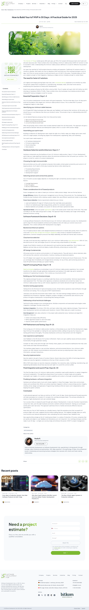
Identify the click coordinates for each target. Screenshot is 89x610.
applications (48, 209)
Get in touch (74, 3)
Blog (49, 3)
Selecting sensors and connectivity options (11, 108)
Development (11, 9)
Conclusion (4, 149)
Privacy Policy (77, 608)
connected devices (60, 82)
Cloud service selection (7, 119)
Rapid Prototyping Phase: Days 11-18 (9, 124)
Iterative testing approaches (8, 130)
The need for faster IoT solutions (9, 91)
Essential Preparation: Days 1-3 (8, 94)
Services (55, 575)
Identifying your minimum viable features (10, 96)
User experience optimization (8, 138)
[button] (21, 3)
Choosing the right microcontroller (9, 105)
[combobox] (52, 528)
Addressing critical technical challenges (10, 132)
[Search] (66, 3)
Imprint (83, 608)
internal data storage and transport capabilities (43, 232)
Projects (28, 3)
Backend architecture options (8, 117)
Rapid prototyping (28, 269)
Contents (5, 88)
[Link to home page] (13, 576)
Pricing (74, 575)
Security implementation (7, 140)
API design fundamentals (7, 122)
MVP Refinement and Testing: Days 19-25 (10, 135)
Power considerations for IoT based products (9, 111)
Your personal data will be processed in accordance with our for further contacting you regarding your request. (65, 548)
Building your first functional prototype (10, 127)
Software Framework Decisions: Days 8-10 (11, 114)
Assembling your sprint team (8, 99)
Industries (62, 575)
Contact (60, 3)
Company (41, 575)
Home (2, 9)
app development (74, 240)
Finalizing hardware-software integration (11, 146)
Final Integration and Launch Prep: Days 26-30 (11, 144)
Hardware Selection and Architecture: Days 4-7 (11, 103)
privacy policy (57, 547)
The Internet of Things (29, 61)
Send (64, 552)
